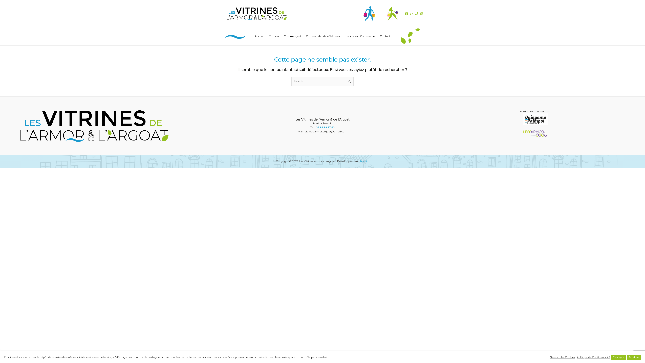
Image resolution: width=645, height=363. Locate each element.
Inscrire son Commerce (360, 36)
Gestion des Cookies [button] (562, 357)
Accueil (259, 36)
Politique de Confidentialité (593, 357)
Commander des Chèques (323, 36)
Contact (385, 36)
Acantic (364, 161)
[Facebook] (406, 13)
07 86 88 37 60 (325, 127)
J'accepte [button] (618, 357)
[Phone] (416, 13)
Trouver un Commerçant (285, 36)
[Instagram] (421, 13)
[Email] (411, 13)
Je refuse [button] (634, 357)
